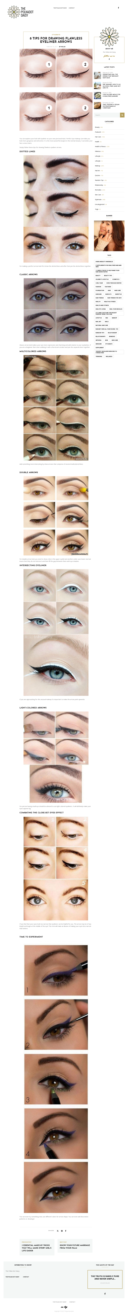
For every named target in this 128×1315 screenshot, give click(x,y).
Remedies (98, 190)
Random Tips (99, 180)
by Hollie (62, 47)
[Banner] (109, 236)
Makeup (97, 166)
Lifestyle (97, 156)
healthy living (101, 309)
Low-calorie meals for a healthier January (111, 95)
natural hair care (102, 325)
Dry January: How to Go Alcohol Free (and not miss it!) (112, 86)
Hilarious (98, 151)
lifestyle (99, 318)
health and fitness (102, 305)
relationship (112, 333)
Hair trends (100, 298)
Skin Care (98, 195)
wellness (109, 356)
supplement (100, 347)
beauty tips (108, 275)
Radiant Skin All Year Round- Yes (107, 329)
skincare (99, 344)
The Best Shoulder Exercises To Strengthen (106, 352)
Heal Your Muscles (115, 309)
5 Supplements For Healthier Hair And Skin (109, 266)
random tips (100, 333)
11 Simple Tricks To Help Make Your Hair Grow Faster (107, 271)
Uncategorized (99, 204)
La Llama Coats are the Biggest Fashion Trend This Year (106, 313)
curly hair (99, 283)
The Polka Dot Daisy (60, 8)
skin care (115, 340)
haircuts (108, 294)
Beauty (97, 127)
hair (109, 290)
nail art (98, 321)
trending (99, 356)
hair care (117, 290)
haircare (99, 294)
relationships (100, 336)
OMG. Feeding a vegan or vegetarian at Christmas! (111, 106)
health (98, 301)
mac (107, 318)
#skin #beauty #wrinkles (104, 261)
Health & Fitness (100, 146)
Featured (98, 132)
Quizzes (97, 175)
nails (106, 321)
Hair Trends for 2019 (114, 298)
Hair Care (98, 137)
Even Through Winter (113, 283)
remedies (112, 336)
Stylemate (56, 35)
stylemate (108, 344)
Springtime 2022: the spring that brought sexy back (110, 76)
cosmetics (115, 279)
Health (97, 142)
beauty (98, 275)
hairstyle (118, 294)
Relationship (99, 185)
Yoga (96, 209)
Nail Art (97, 171)
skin (106, 340)
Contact (71, 8)
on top (64, 1307)
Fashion (98, 287)
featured (108, 287)
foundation (100, 290)
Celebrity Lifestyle (102, 279)
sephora (98, 340)
